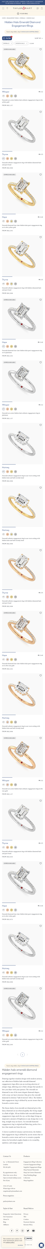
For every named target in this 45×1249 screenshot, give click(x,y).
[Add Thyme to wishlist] (41, 112)
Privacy (26, 1214)
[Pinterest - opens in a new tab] (17, 1230)
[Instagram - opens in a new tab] (22, 1230)
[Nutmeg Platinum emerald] (22, 452)
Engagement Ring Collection (33, 1162)
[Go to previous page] (17, 1054)
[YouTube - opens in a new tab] (33, 1230)
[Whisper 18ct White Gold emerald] (22, 1016)
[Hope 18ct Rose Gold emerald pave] (22, 640)
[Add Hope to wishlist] (41, 174)
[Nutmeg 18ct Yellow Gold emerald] (22, 515)
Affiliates (6, 1225)
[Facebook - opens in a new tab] (11, 1230)
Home (4, 18)
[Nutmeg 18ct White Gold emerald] (22, 953)
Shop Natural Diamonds (31, 1170)
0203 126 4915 (7, 1186)
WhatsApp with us (9, 1188)
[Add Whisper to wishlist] (41, 49)
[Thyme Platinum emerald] (22, 139)
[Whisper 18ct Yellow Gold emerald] (22, 76)
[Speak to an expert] (38, 8)
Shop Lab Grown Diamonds (32, 1172)
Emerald (22, 18)
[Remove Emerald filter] (11, 43)
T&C (25, 1217)
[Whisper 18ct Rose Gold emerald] (22, 765)
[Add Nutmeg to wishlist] (41, 425)
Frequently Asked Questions (12, 1214)
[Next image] (40, 68)
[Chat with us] (41, 1245)
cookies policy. (10, 1242)
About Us (6, 1219)
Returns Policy (28, 1225)
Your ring (24, 13)
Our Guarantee (8, 1217)
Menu (3, 8)
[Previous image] (5, 68)
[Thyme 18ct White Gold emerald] (22, 828)
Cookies (26, 1219)
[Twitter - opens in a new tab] (27, 1230)
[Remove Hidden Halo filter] (27, 43)
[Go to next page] (27, 1054)
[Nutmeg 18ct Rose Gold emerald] (22, 703)
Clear (32, 43)
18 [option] (7, 96)
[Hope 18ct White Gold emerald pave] (22, 890)
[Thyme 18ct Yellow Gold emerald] (22, 264)
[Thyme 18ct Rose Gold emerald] (22, 577)
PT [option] (3, 96)
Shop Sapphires (28, 1180)
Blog (4, 1222)
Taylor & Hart (22, 8)
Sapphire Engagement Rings (33, 1167)
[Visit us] (7, 8)
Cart (42, 8)
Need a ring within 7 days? (22, 32)
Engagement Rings (13, 18)
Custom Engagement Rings (32, 1164)
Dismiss (20, 1245)
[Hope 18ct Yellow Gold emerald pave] (22, 202)
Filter (9, 37)
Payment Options (29, 1222)
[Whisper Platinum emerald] (22, 389)
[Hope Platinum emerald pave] (22, 327)
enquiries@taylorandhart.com (12, 1191)
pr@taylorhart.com (9, 1201)
